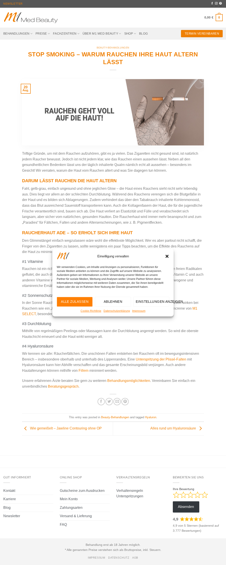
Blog (143, 33)
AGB (135, 557)
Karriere (9, 499)
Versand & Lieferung (76, 516)
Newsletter (13, 3)
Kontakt (9, 491)
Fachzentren (64, 33)
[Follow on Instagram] (216, 4)
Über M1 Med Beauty (100, 33)
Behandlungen (16, 33)
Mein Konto (69, 499)
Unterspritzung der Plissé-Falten (161, 359)
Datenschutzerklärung (117, 310)
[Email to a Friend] (117, 401)
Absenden (186, 507)
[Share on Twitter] (109, 401)
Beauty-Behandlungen (113, 47)
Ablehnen (113, 301)
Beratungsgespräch (63, 386)
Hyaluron (150, 417)
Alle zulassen (75, 301)
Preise (41, 33)
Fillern (84, 370)
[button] (167, 256)
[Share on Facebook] (101, 401)
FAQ (63, 524)
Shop (128, 33)
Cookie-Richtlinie (91, 310)
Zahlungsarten (71, 507)
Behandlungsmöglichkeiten (128, 381)
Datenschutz (118, 557)
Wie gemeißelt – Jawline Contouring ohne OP (65, 428)
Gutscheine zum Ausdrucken (82, 491)
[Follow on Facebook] (212, 4)
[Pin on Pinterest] (125, 401)
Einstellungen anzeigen (152, 301)
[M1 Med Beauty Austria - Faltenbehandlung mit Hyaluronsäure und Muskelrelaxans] (30, 17)
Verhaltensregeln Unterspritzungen (129, 493)
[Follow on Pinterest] (220, 4)
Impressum (138, 310)
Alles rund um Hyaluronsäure (173, 428)
